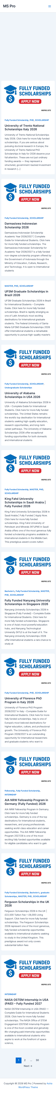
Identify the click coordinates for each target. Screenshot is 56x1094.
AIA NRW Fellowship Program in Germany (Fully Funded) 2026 (26, 801)
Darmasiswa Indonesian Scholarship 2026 (21, 225)
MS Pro (9, 6)
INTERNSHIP (10, 795)
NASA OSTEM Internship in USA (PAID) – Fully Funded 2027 (26, 1001)
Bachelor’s (9, 591)
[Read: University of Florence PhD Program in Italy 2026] (28, 668)
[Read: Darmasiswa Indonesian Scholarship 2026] (28, 193)
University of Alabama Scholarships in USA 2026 (22, 395)
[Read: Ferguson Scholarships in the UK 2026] (28, 868)
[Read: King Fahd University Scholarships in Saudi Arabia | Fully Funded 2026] (28, 465)
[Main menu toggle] (49, 6)
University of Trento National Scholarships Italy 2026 (24, 127)
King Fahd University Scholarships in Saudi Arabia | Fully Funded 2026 (25, 502)
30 (37, 1060)
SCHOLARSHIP (42, 120)
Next (28, 1065)
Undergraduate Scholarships (18, 387)
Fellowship (10, 791)
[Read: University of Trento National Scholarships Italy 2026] (28, 95)
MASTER (9, 286)
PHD (32, 120)
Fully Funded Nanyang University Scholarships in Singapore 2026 (27, 602)
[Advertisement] (28, 51)
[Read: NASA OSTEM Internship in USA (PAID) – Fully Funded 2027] (28, 970)
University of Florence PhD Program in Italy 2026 (23, 700)
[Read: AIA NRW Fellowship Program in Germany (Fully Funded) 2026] (28, 766)
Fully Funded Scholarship (16, 120)
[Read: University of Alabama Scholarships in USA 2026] (28, 359)
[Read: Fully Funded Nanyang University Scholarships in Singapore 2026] (28, 566)
